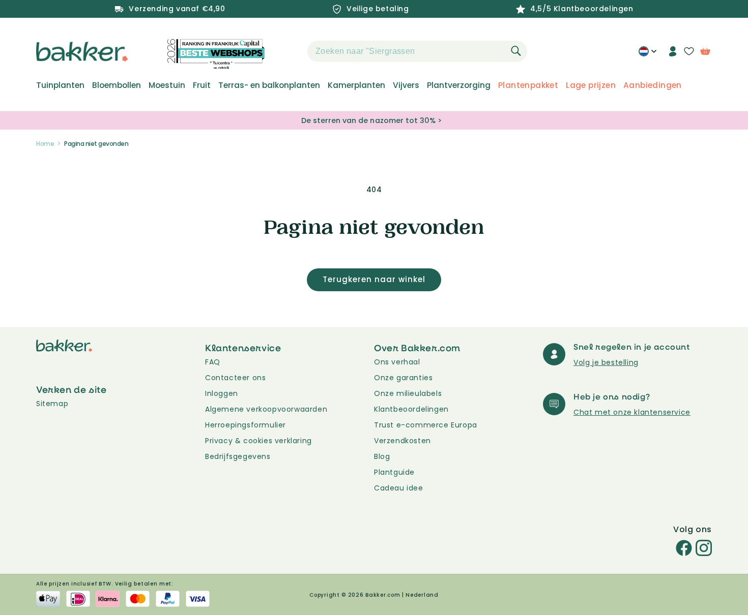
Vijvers (406, 85)
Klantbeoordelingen (411, 409)
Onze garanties (403, 378)
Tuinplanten (60, 85)
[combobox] (417, 51)
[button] (289, 51)
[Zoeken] (516, 51)
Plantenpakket (528, 85)
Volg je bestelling (606, 362)
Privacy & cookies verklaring (258, 441)
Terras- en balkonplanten (269, 85)
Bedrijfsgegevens (238, 456)
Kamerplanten (356, 85)
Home (45, 143)
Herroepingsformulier (245, 425)
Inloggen (221, 393)
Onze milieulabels (408, 393)
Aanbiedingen (652, 85)
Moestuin (167, 85)
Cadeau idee (398, 488)
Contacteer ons (235, 378)
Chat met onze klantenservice (632, 412)
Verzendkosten (402, 441)
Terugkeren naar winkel (374, 279)
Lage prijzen (591, 85)
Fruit (202, 85)
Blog (382, 456)
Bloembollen (116, 85)
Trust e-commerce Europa (426, 425)
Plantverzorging (459, 85)
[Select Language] (647, 55)
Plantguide (394, 472)
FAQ (212, 362)
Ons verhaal (397, 362)
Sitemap (52, 403)
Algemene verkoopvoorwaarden (266, 409)
